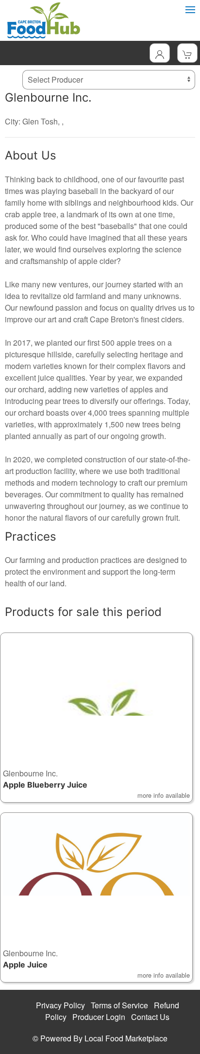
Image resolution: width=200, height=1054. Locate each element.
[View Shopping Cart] (187, 53)
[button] (96, 717)
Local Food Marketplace (125, 1038)
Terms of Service (119, 1005)
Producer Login (98, 1016)
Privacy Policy (60, 1005)
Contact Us (150, 1016)
